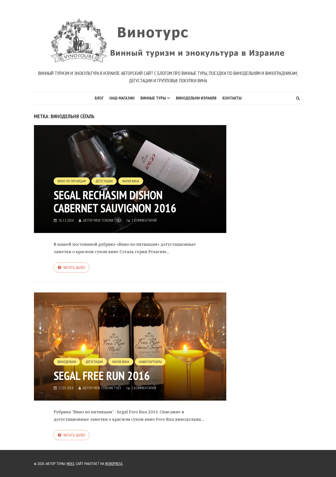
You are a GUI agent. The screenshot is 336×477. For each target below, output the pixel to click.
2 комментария (143, 387)
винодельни (67, 362)
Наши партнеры (150, 362)
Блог (99, 98)
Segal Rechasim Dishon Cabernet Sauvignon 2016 (115, 201)
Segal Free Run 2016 (102, 375)
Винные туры (153, 98)
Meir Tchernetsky (108, 220)
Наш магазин (122, 98)
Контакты (232, 98)
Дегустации (104, 181)
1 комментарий (144, 220)
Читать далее (74, 267)
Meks (71, 463)
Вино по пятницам (72, 181)
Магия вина (130, 181)
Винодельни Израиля (196, 98)
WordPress (113, 463)
